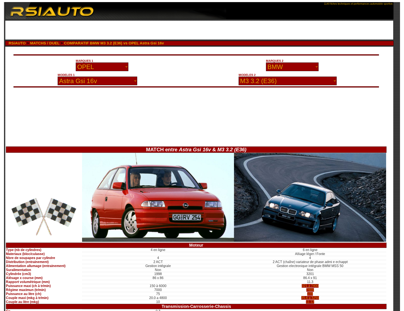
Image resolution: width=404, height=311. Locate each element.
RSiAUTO (17, 43)
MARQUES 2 (274, 60)
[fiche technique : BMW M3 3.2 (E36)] (310, 240)
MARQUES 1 (84, 60)
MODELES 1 (66, 75)
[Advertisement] (199, 30)
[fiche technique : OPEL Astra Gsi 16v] (158, 240)
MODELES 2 (247, 75)
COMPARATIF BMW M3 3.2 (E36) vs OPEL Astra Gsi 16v (114, 43)
